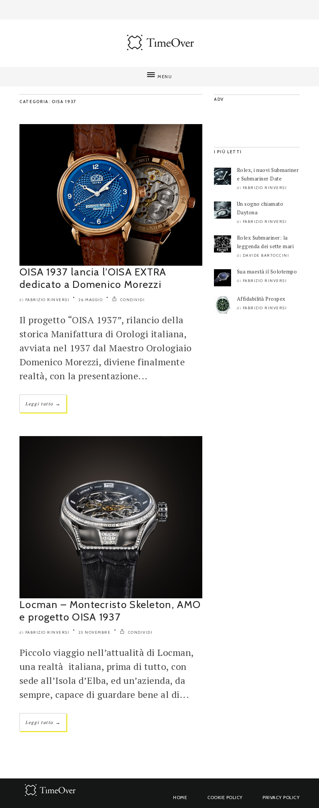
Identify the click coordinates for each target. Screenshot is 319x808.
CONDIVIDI (132, 299)
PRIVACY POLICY (281, 797)
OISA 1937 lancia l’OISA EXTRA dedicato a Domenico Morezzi (93, 278)
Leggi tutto (43, 404)
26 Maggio (91, 299)
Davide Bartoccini (266, 255)
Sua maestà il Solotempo (267, 271)
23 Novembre (95, 632)
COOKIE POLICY (225, 797)
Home (180, 797)
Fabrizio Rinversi (47, 299)
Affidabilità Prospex (261, 298)
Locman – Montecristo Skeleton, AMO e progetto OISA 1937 (110, 610)
